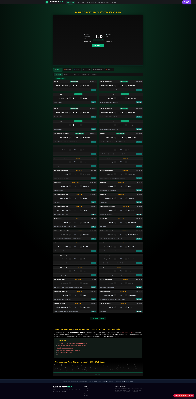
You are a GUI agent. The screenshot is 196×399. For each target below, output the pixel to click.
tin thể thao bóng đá (103, 381)
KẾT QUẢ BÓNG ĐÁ (103, 2)
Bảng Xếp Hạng (87, 390)
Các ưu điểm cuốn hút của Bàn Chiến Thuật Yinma (68, 350)
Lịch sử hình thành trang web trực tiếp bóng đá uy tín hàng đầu (71, 345)
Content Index (66, 381)
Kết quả (86, 395)
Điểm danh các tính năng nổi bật (64, 352)
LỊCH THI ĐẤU (80, 2)
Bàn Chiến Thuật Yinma (128, 332)
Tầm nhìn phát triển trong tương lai (65, 348)
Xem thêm (97, 374)
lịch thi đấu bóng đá (92, 381)
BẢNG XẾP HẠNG (91, 2)
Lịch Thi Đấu (87, 393)
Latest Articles (74, 381)
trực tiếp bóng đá (83, 381)
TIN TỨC (113, 2)
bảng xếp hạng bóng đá (127, 381)
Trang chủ (86, 388)
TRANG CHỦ (70, 2)
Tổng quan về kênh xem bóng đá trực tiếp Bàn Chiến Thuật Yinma (72, 343)
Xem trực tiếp (98, 45)
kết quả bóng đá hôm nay (115, 381)
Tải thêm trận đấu (98, 318)
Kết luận (59, 354)
